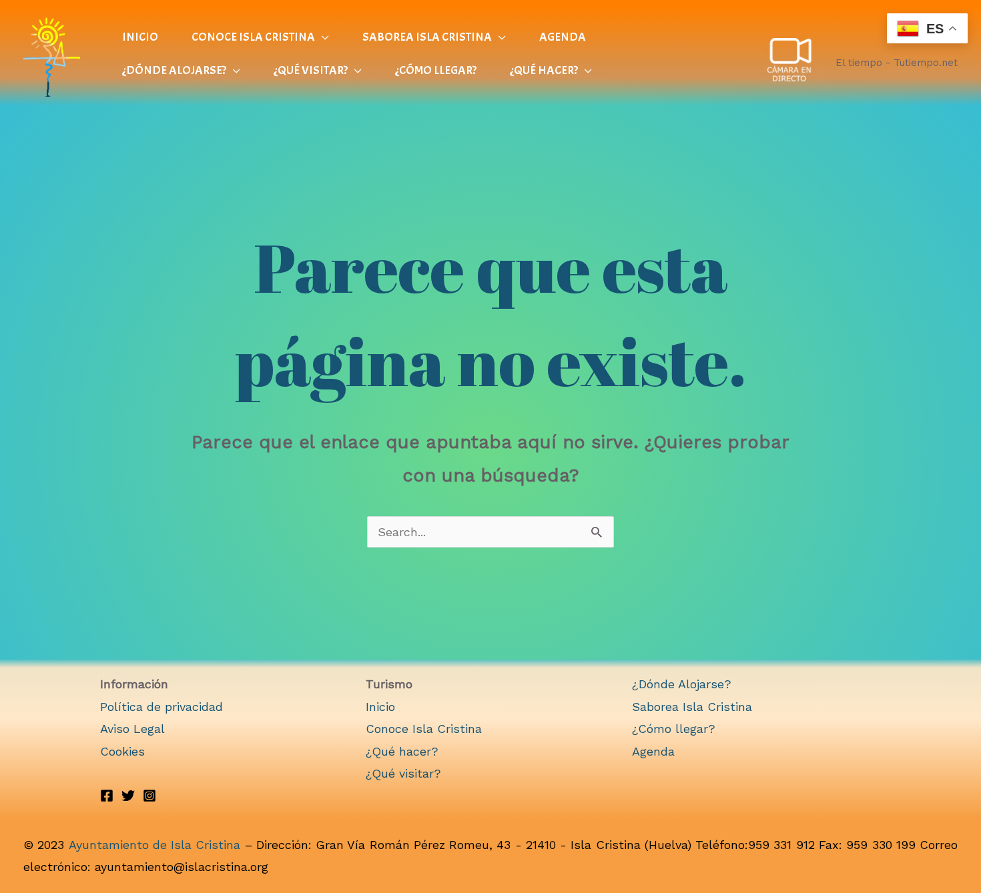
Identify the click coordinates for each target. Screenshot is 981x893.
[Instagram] (149, 795)
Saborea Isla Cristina (692, 707)
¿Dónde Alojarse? (681, 684)
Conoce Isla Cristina (424, 729)
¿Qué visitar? (403, 773)
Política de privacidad (161, 707)
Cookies (122, 751)
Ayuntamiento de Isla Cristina (155, 845)
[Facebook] (106, 795)
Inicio (380, 707)
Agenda (653, 751)
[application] (322, 37)
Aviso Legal (132, 729)
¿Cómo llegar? (673, 729)
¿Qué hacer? (402, 751)
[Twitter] (128, 795)
